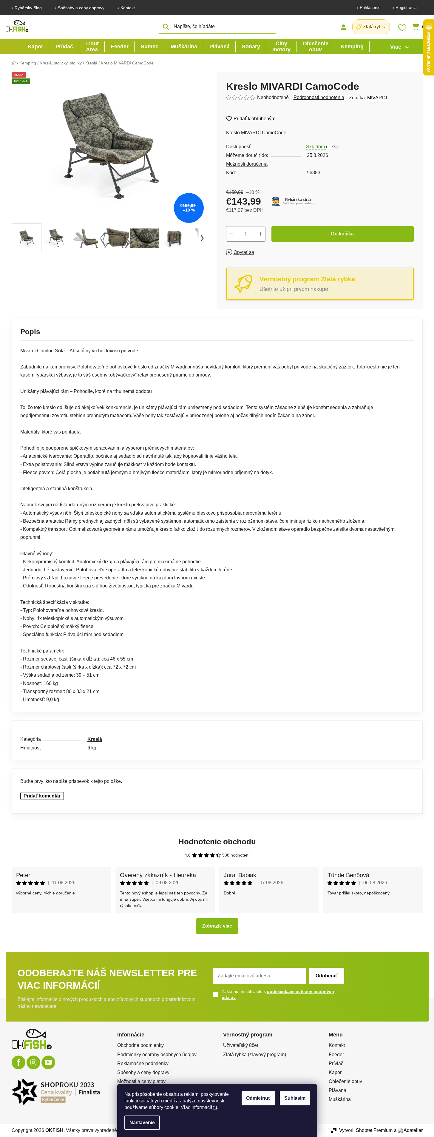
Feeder (336, 1054)
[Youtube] (48, 1062)
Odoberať (327, 975)
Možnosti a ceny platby (141, 1081)
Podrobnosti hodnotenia (319, 97)
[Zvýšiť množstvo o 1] (260, 233)
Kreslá (94, 739)
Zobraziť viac (217, 925)
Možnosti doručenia (247, 163)
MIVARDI (377, 97)
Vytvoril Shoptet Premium (366, 1130)
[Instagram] (33, 1062)
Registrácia (406, 7)
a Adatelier (408, 1130)
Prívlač (336, 1063)
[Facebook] (18, 1062)
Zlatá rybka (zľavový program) (254, 1054)
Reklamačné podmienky (143, 1063)
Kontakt (128, 7)
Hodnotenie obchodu (217, 841)
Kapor (335, 1072)
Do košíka (342, 233)
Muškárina (340, 1099)
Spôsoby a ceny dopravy (81, 7)
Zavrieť (269, 251)
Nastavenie (142, 1122)
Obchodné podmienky (140, 1045)
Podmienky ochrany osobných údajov (157, 1054)
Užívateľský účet (240, 1045)
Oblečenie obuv (345, 1081)
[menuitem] (35, 46)
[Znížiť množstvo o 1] (230, 233)
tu (215, 1107)
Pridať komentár (42, 795)
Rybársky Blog (28, 7)
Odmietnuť (258, 1098)
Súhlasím (294, 1098)
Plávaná (337, 1090)
